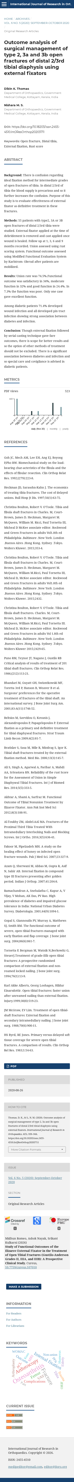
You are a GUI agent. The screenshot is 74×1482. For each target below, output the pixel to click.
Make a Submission (24, 1286)
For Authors (13, 1319)
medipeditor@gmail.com (25, 1467)
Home (8, 18)
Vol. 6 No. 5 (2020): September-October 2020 (36, 22)
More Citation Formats (26, 1149)
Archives (23, 18)
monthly (54, 429)
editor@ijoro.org (55, 1467)
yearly (65, 429)
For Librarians (15, 1326)
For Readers (13, 1313)
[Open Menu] (4, 4)
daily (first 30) (38, 429)
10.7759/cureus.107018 (21, 1267)
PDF (13, 1066)
